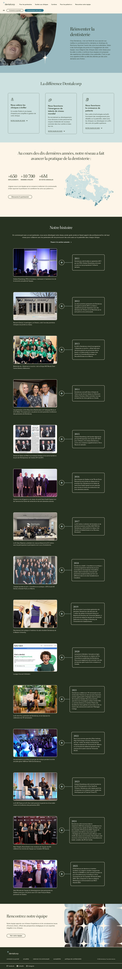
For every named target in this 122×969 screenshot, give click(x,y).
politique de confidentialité (73, 959)
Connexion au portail (15, 10)
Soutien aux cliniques (41, 4)
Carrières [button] (54, 4)
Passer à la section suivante (60, 242)
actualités (26, 959)
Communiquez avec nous (34, 10)
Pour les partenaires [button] (25, 4)
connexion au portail (13, 959)
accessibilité (57, 959)
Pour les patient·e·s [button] (66, 4)
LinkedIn (21, 966)
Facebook (11, 966)
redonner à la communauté (41, 959)
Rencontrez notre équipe (83, 4)
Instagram (31, 966)
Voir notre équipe (16, 936)
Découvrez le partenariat (20, 197)
